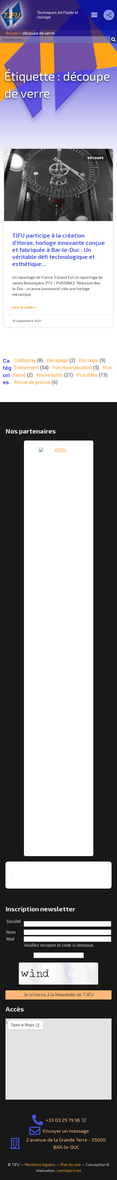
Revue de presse (32, 382)
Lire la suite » (24, 307)
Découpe (88, 360)
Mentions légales (40, 1164)
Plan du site (70, 1164)
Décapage (57, 360)
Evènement (26, 367)
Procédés (87, 375)
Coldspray (25, 360)
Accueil (12, 33)
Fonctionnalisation (72, 367)
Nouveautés (50, 375)
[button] (94, 15)
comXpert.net (69, 1170)
